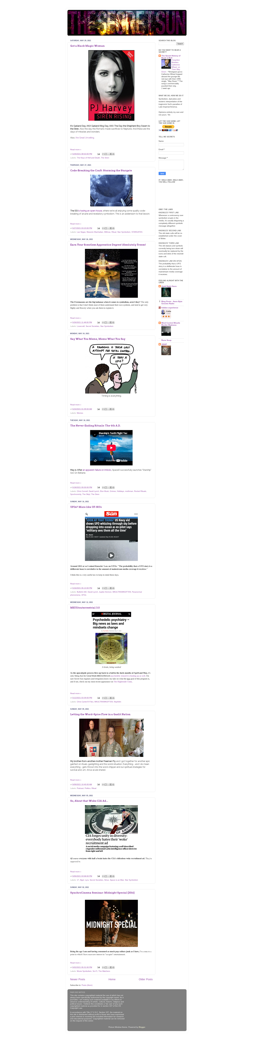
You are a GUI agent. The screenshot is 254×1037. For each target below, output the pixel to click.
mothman (129, 491)
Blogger (142, 1027)
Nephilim (117, 702)
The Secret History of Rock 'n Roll (170, 57)
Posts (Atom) (87, 985)
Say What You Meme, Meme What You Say (97, 339)
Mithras (107, 232)
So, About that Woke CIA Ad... (89, 800)
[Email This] (103, 154)
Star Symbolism (123, 232)
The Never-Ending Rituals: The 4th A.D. (95, 425)
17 (78, 880)
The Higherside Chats (123, 682)
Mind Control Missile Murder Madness (170, 324)
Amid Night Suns (169, 286)
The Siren (105, 158)
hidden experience (169, 308)
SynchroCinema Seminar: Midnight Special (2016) (102, 892)
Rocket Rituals (140, 491)
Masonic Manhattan (95, 232)
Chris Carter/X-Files (85, 702)
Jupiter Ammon (105, 592)
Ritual (114, 232)
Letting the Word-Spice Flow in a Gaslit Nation (100, 714)
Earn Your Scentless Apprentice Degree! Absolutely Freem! (108, 244)
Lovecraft (81, 326)
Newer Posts (77, 979)
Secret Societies (92, 326)
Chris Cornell (82, 491)
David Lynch (94, 491)
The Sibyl (86, 494)
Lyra (87, 880)
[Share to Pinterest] (113, 154)
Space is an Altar (117, 880)
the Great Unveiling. (85, 137)
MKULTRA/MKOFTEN (122, 592)
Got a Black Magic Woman (87, 45)
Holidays (120, 491)
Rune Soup (166, 340)
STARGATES (136, 232)
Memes (80, 413)
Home (111, 979)
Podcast (80, 788)
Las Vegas (81, 232)
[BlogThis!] (106, 154)
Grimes (113, 491)
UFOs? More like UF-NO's (86, 507)
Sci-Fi (95, 971)
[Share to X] (108, 154)
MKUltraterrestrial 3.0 (85, 607)
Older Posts (146, 979)
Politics (87, 788)
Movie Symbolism (84, 971)
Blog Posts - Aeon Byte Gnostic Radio (171, 302)
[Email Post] (98, 154)
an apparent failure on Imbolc (96, 470)
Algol (82, 880)
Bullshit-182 (82, 592)
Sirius (106, 880)
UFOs (83, 595)
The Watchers (104, 971)
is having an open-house (90, 210)
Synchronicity (75, 494)
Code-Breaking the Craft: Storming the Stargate (101, 170)
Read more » (75, 149)
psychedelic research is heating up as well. (128, 676)
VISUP (164, 344)
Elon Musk (104, 491)
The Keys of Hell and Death (88, 158)
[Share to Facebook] (111, 154)
